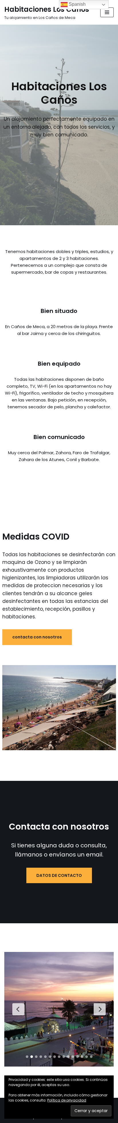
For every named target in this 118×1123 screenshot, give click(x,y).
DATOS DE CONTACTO (59, 875)
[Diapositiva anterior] (18, 1009)
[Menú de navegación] (107, 12)
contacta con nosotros (37, 637)
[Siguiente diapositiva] (100, 1009)
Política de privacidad (66, 1100)
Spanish (77, 4)
